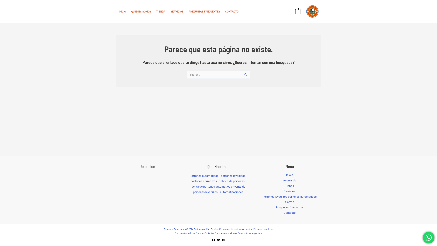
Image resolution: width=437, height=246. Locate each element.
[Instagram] (223, 240)
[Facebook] (213, 240)
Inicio (122, 11)
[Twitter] (218, 240)
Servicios (177, 11)
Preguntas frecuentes (204, 11)
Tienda (160, 11)
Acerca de (289, 180)
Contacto (231, 11)
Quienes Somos (141, 11)
